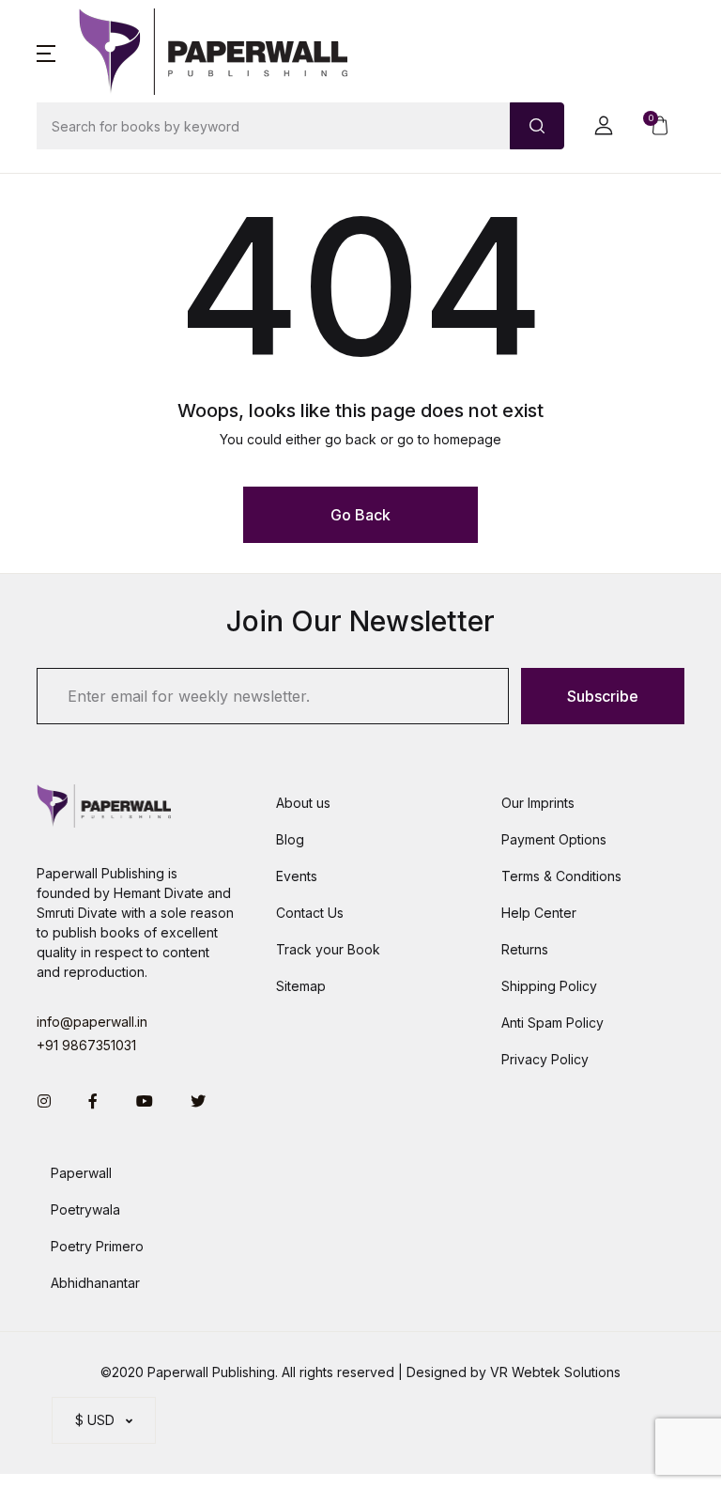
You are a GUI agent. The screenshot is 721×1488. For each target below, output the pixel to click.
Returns (524, 949)
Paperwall (81, 1173)
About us (303, 803)
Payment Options (553, 839)
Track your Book (328, 949)
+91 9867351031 (86, 1045)
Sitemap (301, 986)
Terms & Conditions (561, 876)
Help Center (538, 913)
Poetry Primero (97, 1246)
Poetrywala (85, 1209)
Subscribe (602, 696)
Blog (290, 839)
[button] (46, 51)
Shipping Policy (549, 986)
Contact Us (310, 913)
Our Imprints (538, 803)
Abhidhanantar (95, 1283)
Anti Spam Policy (552, 1023)
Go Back (360, 514)
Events (296, 876)
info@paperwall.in (92, 1022)
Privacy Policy (545, 1059)
